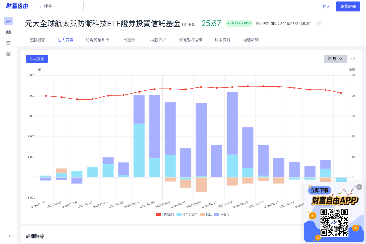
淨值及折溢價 (190, 40)
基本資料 (222, 40)
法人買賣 (65, 40)
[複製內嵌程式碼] (353, 59)
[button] (8, 21)
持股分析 (158, 40)
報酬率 (130, 40)
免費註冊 (348, 6)
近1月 (332, 59)
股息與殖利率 (98, 40)
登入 (326, 6)
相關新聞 (251, 40)
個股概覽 (37, 40)
